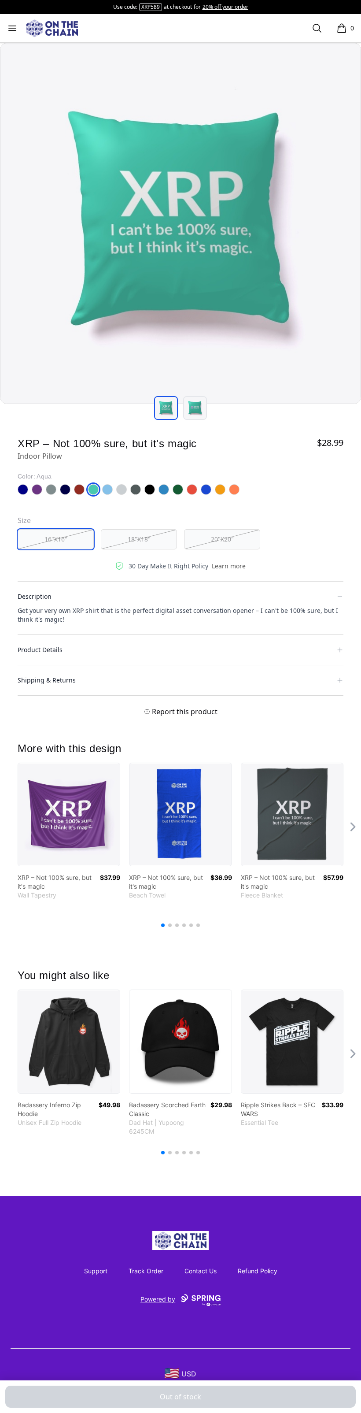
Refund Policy (257, 1271)
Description (35, 596)
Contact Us (200, 1271)
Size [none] (24, 520)
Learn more (229, 566)
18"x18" (139, 539)
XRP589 (150, 7)
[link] (69, 814)
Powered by (157, 1299)
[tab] (166, 408)
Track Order (146, 1271)
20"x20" (222, 539)
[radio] (56, 539)
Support (95, 1271)
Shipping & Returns (47, 680)
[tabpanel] (180, 223)
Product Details (40, 649)
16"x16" (55, 539)
